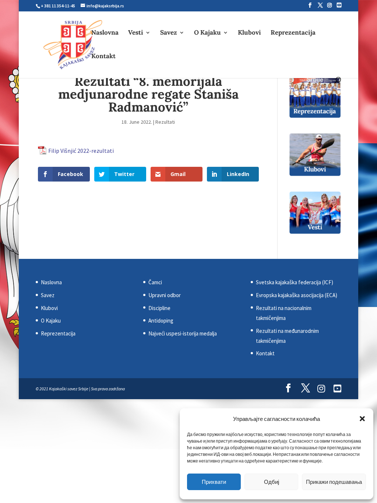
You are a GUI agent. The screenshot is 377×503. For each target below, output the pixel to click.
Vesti (135, 33)
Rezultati (165, 122)
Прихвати (214, 481)
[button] (362, 418)
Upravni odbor (164, 295)
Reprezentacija (293, 33)
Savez (168, 33)
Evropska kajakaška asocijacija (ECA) (296, 295)
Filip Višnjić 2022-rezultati (81, 150)
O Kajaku (207, 33)
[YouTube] (339, 5)
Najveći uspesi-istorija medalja (182, 333)
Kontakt (103, 56)
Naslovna (105, 33)
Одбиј (271, 481)
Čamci (155, 282)
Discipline (159, 308)
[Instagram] (329, 5)
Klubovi (249, 33)
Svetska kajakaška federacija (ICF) (294, 282)
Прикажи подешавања (334, 481)
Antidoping (160, 320)
